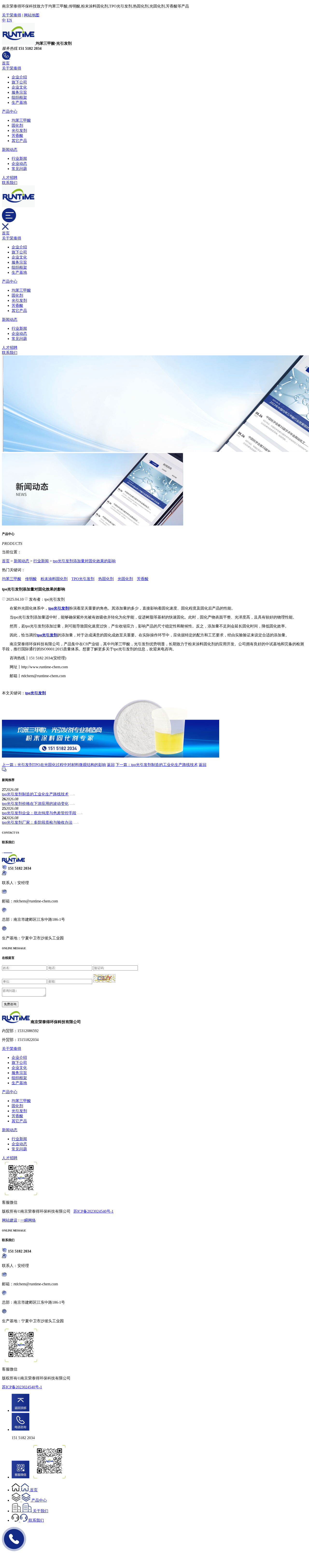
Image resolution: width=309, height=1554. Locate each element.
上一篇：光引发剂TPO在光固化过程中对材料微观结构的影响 (54, 765)
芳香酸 (17, 136)
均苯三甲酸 (21, 120)
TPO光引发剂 (82, 579)
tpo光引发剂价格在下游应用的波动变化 (35, 804)
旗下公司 (19, 82)
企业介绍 (19, 77)
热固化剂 (106, 579)
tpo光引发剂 (35, 693)
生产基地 (19, 102)
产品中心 (9, 111)
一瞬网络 (28, 1220)
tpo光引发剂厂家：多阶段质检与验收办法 (37, 822)
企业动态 (19, 164)
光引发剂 (19, 130)
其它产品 (19, 141)
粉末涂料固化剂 (54, 579)
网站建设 (9, 1220)
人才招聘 (9, 178)
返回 (111, 765)
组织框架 (19, 97)
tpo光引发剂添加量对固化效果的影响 (84, 561)
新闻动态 (9, 150)
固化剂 (17, 125)
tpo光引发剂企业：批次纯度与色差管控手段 (39, 813)
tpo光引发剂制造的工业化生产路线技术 (35, 794)
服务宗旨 (19, 92)
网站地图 (31, 15)
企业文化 (19, 87)
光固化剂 (125, 579)
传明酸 (31, 579)
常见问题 (19, 169)
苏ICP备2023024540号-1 (93, 1211)
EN (9, 20)
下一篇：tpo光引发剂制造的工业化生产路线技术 (157, 765)
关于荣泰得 (11, 15)
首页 (6, 63)
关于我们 (40, 1511)
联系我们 (9, 183)
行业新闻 (19, 158)
